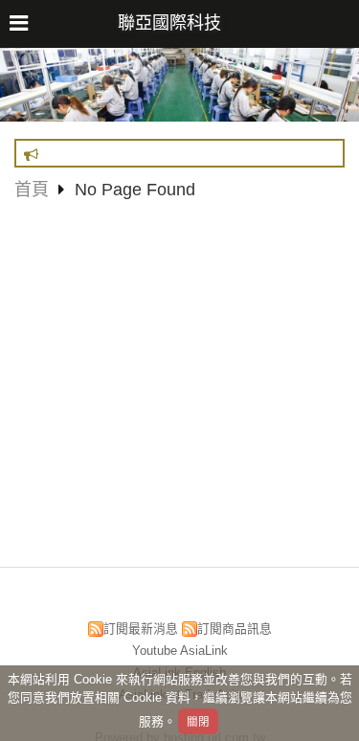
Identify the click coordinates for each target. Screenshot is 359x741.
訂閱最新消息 (140, 628)
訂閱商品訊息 (234, 628)
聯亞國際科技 (169, 23)
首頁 (31, 189)
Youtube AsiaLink (180, 650)
